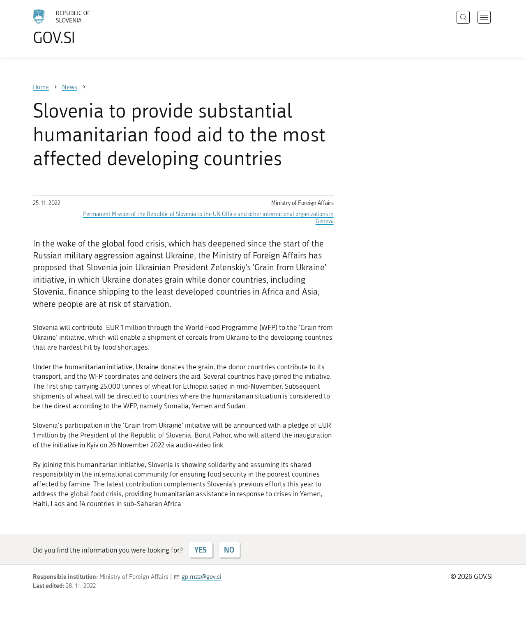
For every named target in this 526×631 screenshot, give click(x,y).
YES (200, 549)
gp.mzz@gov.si (201, 576)
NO (229, 549)
